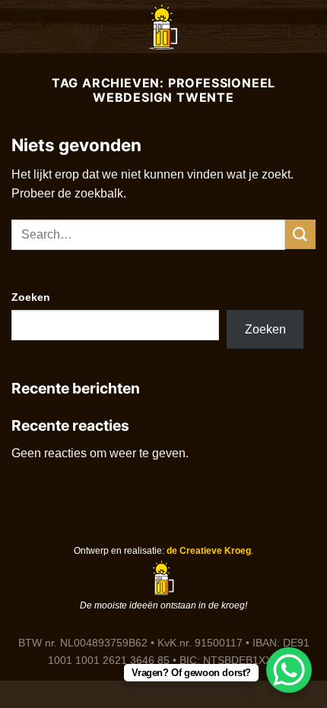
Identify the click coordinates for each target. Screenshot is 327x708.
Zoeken (30, 297)
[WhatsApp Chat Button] (289, 670)
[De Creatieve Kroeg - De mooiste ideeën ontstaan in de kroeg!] (163, 26)
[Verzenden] (300, 234)
